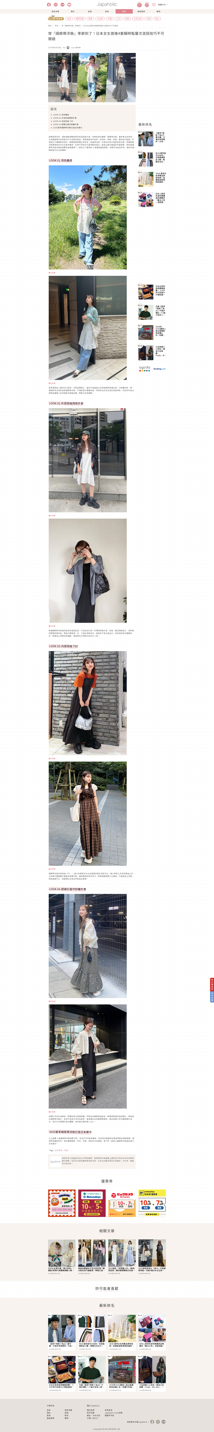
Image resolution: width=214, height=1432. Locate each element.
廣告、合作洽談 (93, 1415)
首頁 (49, 26)
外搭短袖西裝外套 (65, 118)
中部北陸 (138, 18)
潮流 (72, 11)
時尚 (124, 11)
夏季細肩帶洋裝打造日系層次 (67, 127)
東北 (157, 18)
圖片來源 (52, 273)
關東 (90, 18)
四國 (127, 18)
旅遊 (90, 11)
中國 (148, 18)
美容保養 (55, 11)
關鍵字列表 (109, 1415)
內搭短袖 (63, 121)
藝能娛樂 (141, 11)
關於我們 (91, 1410)
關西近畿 (80, 18)
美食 (107, 11)
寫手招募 (91, 1412)
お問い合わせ (92, 1418)
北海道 (100, 18)
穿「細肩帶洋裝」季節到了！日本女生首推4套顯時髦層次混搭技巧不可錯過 (90, 26)
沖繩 (110, 18)
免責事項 (108, 1410)
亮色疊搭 (61, 114)
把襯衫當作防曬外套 (66, 124)
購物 (158, 11)
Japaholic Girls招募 (113, 1412)
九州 (118, 18)
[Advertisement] (153, 86)
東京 (69, 18)
